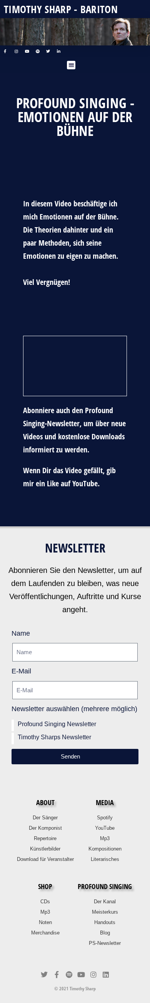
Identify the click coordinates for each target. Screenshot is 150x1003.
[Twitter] (44, 974)
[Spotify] (68, 974)
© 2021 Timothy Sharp (75, 988)
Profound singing (105, 886)
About (45, 802)
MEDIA (105, 802)
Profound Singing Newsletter (57, 724)
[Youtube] (81, 974)
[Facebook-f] (56, 974)
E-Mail (21, 671)
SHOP (45, 886)
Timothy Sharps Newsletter (54, 737)
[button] (71, 65)
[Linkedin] (105, 974)
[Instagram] (93, 974)
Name (21, 633)
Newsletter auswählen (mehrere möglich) (74, 709)
